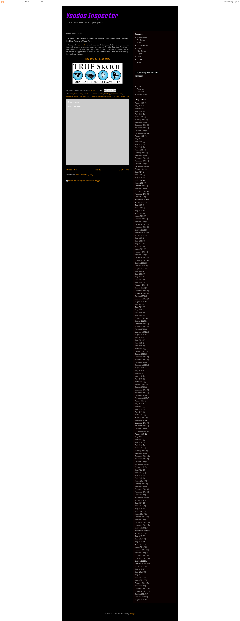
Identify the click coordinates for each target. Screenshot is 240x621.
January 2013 (140, 553)
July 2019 (138, 337)
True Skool (81, 45)
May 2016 (138, 442)
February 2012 (140, 583)
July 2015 (138, 470)
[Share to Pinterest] (115, 90)
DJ (90, 94)
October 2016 (140, 428)
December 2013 (140, 522)
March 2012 (139, 580)
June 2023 (138, 208)
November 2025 (140, 128)
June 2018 (138, 373)
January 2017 (140, 420)
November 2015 (140, 459)
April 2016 (138, 445)
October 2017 (140, 395)
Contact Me (141, 92)
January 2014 (140, 519)
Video (139, 62)
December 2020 (140, 291)
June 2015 (138, 473)
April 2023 (138, 213)
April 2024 (138, 180)
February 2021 (140, 285)
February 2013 (140, 550)
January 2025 (140, 155)
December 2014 (140, 489)
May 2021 (138, 277)
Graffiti (100, 94)
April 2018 (138, 379)
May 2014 (138, 508)
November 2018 (140, 360)
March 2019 (139, 349)
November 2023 (140, 194)
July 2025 (138, 139)
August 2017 (139, 401)
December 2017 (140, 390)
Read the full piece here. (97, 59)
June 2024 (138, 175)
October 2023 (140, 197)
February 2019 (140, 351)
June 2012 (138, 572)
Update (139, 59)
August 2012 (139, 566)
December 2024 (140, 158)
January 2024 (140, 188)
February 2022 (140, 252)
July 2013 (138, 536)
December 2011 (140, 589)
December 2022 (140, 224)
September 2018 (141, 365)
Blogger (132, 614)
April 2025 (138, 147)
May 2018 (138, 376)
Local (120, 94)
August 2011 (139, 600)
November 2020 (140, 293)
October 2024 (140, 164)
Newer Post (71, 169)
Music (76, 96)
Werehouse (124, 96)
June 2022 (138, 241)
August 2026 (139, 103)
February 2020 (140, 318)
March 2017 (139, 415)
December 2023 (140, 191)
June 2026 (138, 108)
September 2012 (141, 564)
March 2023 (139, 216)
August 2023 (139, 202)
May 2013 (138, 542)
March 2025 (139, 150)
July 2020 (138, 304)
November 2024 (140, 161)
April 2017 (138, 412)
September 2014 (141, 497)
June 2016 (138, 440)
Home (98, 169)
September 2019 (141, 332)
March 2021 (139, 282)
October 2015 (140, 462)
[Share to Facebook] (112, 90)
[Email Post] (100, 90)
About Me (140, 89)
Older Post (124, 169)
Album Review (142, 37)
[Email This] (105, 90)
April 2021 (138, 279)
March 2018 (139, 382)
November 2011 (140, 591)
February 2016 (140, 451)
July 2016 (138, 437)
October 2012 (140, 561)
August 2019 (139, 335)
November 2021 (140, 260)
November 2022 (140, 227)
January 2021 (140, 288)
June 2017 (138, 406)
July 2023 (138, 205)
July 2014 (138, 503)
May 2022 (138, 244)
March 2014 (139, 514)
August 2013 (139, 533)
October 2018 (140, 362)
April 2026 (138, 114)
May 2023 (138, 211)
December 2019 (140, 324)
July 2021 (138, 271)
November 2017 (140, 393)
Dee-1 (86, 94)
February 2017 (140, 417)
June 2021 (138, 274)
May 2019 (138, 343)
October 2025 (140, 130)
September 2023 (141, 200)
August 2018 (139, 368)
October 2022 (140, 230)
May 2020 (138, 310)
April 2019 (138, 346)
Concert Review (142, 45)
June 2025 (138, 142)
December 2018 (140, 357)
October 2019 (140, 329)
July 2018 (138, 371)
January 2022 (140, 255)
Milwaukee (69, 96)
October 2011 (140, 594)
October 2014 (140, 495)
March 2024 (139, 183)
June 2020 (138, 307)
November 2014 (140, 492)
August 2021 (139, 268)
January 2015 (140, 486)
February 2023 (140, 219)
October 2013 (140, 528)
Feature (95, 94)
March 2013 (139, 547)
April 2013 (138, 544)
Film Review (141, 51)
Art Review (141, 40)
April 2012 (138, 577)
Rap (87, 96)
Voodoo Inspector (92, 15)
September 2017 (141, 398)
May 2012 (138, 575)
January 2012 (140, 586)
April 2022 (138, 246)
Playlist (139, 54)
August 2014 (139, 500)
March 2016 (139, 448)
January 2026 (140, 122)
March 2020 (139, 315)
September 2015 (141, 464)
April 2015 (138, 478)
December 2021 (140, 257)
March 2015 (139, 481)
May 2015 (138, 475)
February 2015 (140, 484)
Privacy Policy (142, 95)
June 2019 (138, 340)
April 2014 (138, 511)
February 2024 (140, 186)
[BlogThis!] (107, 90)
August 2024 (139, 169)
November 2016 (140, 426)
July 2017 (138, 404)
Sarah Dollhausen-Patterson (100, 96)
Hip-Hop (107, 94)
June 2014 (138, 506)
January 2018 (140, 387)
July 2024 (138, 172)
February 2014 (140, 517)
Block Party (78, 94)
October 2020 (140, 296)
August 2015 (139, 467)
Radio (139, 57)
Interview (114, 94)
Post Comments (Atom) (84, 175)
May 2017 (138, 409)
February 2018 (140, 384)
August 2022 (139, 235)
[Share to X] (110, 90)
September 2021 (141, 266)
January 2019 (140, 354)
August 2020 (139, 302)
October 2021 (140, 263)
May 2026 (138, 111)
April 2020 (138, 313)
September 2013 (141, 531)
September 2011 (141, 597)
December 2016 (140, 423)
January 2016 (140, 453)
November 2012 (140, 558)
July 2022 (138, 238)
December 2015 (140, 456)
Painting (83, 96)
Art (72, 94)
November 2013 (140, 525)
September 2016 (141, 431)
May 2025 (138, 144)
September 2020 (141, 299)
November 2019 (140, 326)
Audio (139, 43)
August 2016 (139, 434)
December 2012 (140, 555)
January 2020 (140, 321)
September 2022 (141, 233)
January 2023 (140, 222)
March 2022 (139, 249)
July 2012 (138, 569)
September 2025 (141, 133)
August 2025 (139, 136)
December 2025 (140, 125)
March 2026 (139, 117)
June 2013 (138, 539)
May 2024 (138, 177)
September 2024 (141, 166)
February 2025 (140, 153)
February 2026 (140, 120)
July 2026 (138, 106)
